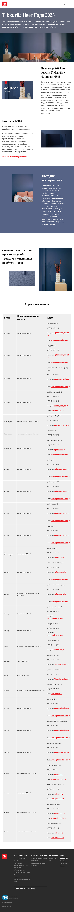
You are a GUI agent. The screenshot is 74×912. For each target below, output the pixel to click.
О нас (50, 861)
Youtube (62, 866)
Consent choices (6, 906)
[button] (59, 4)
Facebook (63, 861)
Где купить (52, 858)
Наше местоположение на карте (21, 879)
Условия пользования (39, 858)
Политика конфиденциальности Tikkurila (38, 863)
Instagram (63, 863)
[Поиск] (64, 4)
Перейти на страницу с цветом (14, 157)
